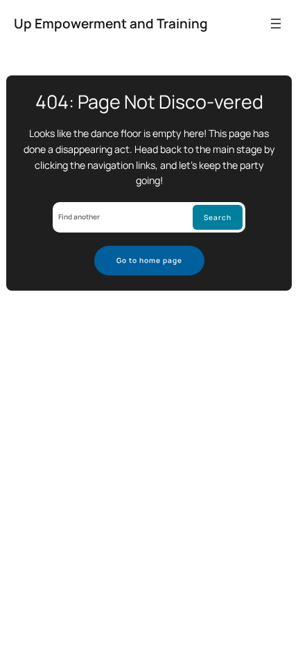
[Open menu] (276, 23)
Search (217, 217)
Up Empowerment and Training (111, 24)
